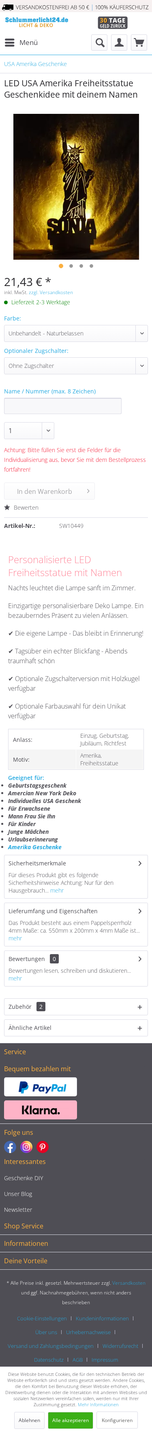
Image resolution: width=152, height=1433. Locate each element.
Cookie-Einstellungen (42, 1318)
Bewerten (25, 507)
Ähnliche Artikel (30, 1028)
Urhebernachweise (88, 1332)
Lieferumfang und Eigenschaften (53, 911)
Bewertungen (27, 959)
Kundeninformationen (102, 1318)
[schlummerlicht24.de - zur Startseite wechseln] (36, 23)
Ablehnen (29, 1420)
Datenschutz (49, 1359)
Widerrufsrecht (120, 1346)
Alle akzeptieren (70, 1420)
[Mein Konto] (119, 42)
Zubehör (26, 1006)
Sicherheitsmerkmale (37, 863)
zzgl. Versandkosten (51, 292)
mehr (56, 890)
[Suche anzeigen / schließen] (99, 42)
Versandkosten (129, 1282)
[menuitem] (21, 42)
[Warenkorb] (139, 42)
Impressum (105, 1359)
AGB (78, 1359)
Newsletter (18, 1209)
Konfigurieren (117, 1420)
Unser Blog (18, 1194)
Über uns (46, 1332)
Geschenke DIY (23, 1178)
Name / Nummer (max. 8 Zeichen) (50, 391)
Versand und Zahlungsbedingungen (51, 1346)
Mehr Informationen (98, 1404)
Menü (28, 42)
